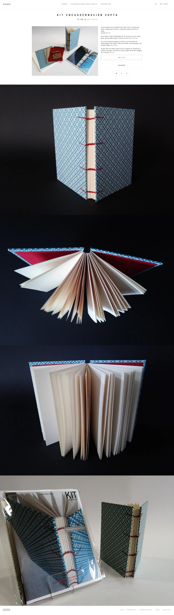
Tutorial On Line (105, 4)
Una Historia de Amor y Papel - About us (84, 4)
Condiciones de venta (145, 610)
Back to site (166, 610)
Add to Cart (121, 57)
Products (65, 4)
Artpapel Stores (131, 610)
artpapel (6, 4)
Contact (157, 610)
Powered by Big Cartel (6, 610)
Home (122, 610)
